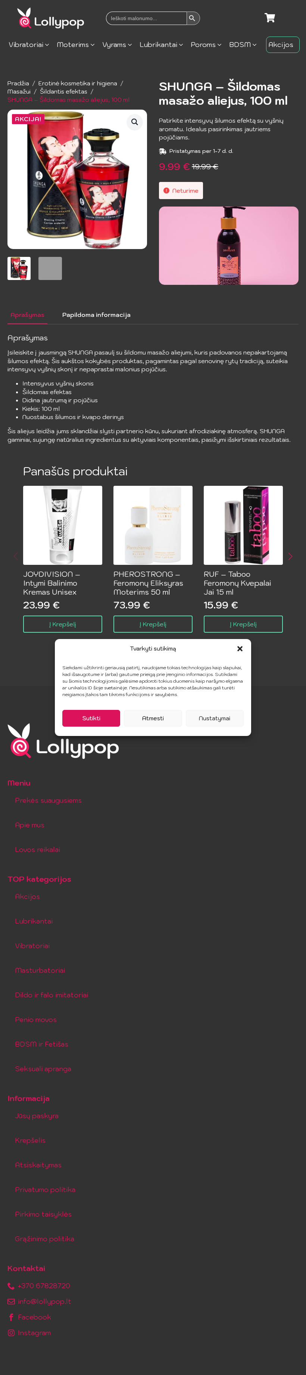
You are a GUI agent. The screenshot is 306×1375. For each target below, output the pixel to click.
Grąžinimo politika (44, 1238)
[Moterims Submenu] (94, 45)
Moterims (73, 44)
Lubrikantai (158, 44)
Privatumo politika (45, 1189)
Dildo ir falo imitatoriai (51, 995)
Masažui (19, 91)
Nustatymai (214, 718)
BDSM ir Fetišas (41, 1044)
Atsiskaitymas (38, 1165)
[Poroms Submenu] (221, 45)
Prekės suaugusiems (48, 800)
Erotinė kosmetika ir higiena (77, 83)
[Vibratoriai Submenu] (49, 45)
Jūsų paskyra (37, 1115)
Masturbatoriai (40, 970)
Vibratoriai (26, 44)
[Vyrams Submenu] (132, 45)
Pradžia (18, 83)
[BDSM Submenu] (256, 45)
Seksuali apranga (43, 1068)
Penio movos (36, 1019)
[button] (240, 648)
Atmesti (153, 718)
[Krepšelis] (270, 18)
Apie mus (29, 825)
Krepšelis (30, 1140)
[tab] (27, 314)
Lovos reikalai (37, 849)
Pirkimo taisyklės (43, 1214)
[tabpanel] (153, 388)
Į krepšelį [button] (62, 624)
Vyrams (114, 44)
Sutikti (91, 718)
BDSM (240, 44)
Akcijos (280, 44)
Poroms (203, 44)
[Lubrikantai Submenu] (183, 45)
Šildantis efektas (63, 91)
